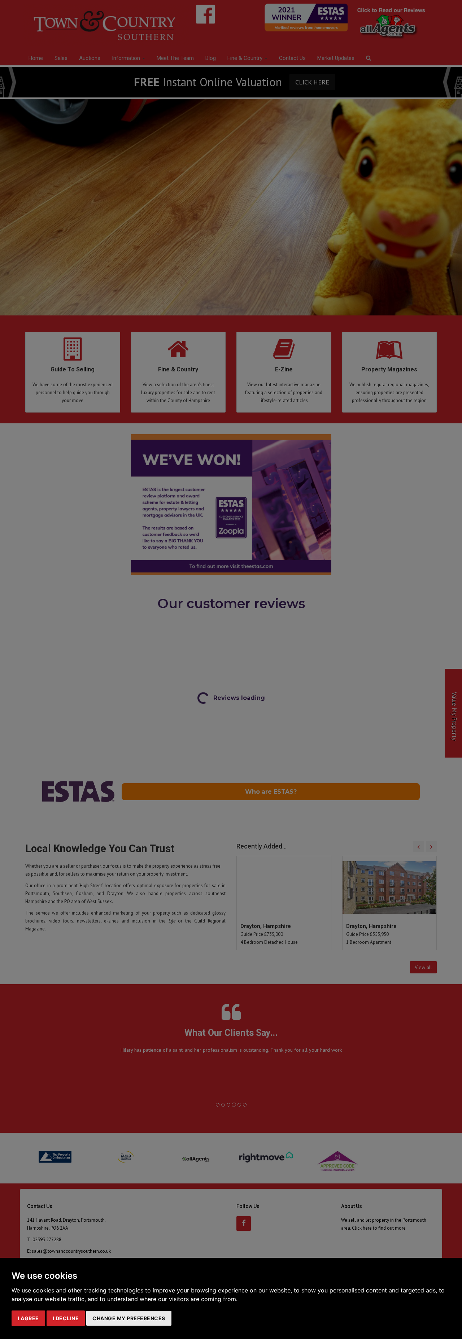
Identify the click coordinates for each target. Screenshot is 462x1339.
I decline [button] (66, 1318)
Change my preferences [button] (128, 1318)
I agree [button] (28, 1318)
